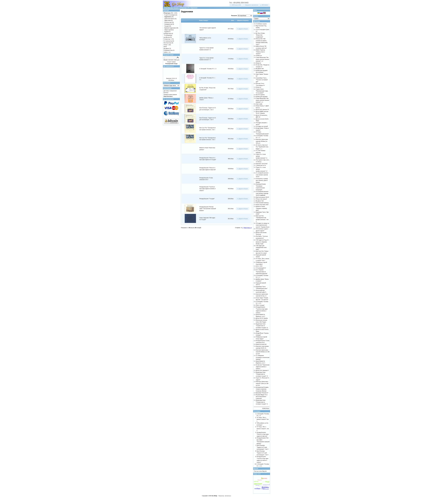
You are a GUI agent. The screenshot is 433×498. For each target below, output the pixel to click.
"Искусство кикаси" (261, 199)
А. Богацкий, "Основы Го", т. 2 (207, 68)
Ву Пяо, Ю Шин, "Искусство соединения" (260, 35)
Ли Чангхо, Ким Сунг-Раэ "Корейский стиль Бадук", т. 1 (262, 146)
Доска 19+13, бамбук (262, 318)
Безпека (166, 92)
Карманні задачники (170, 28)
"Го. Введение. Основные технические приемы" (262, 357)
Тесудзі (166, 26)
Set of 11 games (260, 94)
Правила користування (170, 94)
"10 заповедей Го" (261, 268)
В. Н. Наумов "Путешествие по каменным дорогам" (261, 271)
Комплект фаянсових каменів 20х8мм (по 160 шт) (262, 141)
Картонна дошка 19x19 (262, 197)
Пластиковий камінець (262, 202)
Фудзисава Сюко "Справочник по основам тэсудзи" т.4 (262, 325)
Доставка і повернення (170, 90)
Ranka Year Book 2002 (262, 204)
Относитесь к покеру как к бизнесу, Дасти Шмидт (262, 180)
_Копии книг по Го (261, 165)
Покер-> (166, 44)
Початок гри (167, 22)
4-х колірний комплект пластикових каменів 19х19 (262, 174)
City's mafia (259, 104)
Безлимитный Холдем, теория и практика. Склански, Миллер (262, 389)
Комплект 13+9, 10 (171, 78)
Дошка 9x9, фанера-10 (262, 109)
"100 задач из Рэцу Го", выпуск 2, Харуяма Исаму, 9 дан (262, 241)
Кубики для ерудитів (261, 96)
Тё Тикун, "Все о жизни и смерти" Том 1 (263, 419)
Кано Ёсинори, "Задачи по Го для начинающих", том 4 (262, 452)
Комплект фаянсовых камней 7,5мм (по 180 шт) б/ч (262, 383)
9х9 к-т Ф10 (259, 266)
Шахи (165, 46)
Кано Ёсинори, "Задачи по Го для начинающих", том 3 (262, 447)
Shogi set (258, 63)
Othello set (259, 55)
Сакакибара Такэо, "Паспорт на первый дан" (261, 79)
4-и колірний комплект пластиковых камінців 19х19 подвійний (262, 193)
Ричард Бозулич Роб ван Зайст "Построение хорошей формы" (207, 208)
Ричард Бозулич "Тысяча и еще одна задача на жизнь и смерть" (207, 188)
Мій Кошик (256, 21)
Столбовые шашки (261, 24)
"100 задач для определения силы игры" (261, 247)
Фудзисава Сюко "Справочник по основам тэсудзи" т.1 (262, 402)
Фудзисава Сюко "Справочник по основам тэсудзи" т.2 (262, 374)
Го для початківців (169, 15)
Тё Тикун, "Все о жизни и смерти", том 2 (263, 428)
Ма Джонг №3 (260, 201)
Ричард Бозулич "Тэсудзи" (207, 198)
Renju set (258, 87)
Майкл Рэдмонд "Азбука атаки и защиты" (260, 51)
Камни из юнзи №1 (261, 344)
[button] (235, 5)
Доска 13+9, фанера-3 (262, 370)
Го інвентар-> (167, 39)
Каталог (176, 7)
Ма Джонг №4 (260, 68)
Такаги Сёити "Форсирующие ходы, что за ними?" (262, 91)
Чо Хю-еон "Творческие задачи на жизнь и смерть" (262, 366)
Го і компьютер (168, 41)
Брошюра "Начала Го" (262, 392)
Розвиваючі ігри (168, 50)
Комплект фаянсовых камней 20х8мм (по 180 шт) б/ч (262, 351)
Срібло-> (166, 52)
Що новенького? (168, 66)
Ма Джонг (166, 48)
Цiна (232, 20)
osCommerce (228, 495)
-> (169, 13)
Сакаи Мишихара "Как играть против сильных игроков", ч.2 (262, 59)
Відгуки (255, 468)
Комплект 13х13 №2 (261, 163)
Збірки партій (168, 29)
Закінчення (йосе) (169, 18)
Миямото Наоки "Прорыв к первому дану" (261, 208)
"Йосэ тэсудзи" (260, 305)
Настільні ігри (167, 42)
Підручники (167, 20)
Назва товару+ (203, 20)
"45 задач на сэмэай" (262, 126)
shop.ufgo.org (168, 7)
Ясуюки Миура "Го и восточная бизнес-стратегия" (261, 396)
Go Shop (214, 495)
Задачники (194, 7)
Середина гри (168, 24)
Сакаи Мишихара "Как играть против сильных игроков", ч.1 (262, 100)
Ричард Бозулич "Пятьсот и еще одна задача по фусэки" (263, 434)
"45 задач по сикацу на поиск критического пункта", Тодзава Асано (262, 225)
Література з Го (184, 7)
